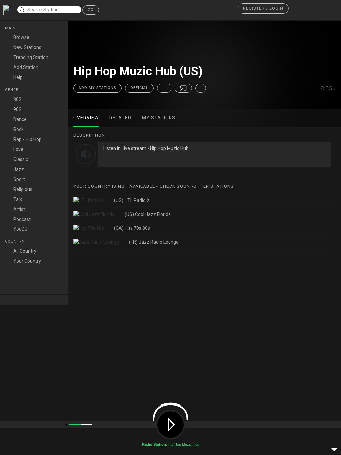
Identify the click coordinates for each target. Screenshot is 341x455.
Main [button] (11, 28)
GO (91, 10)
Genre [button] (12, 90)
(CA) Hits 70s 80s (132, 228)
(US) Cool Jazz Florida (148, 214)
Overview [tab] (86, 117)
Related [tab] (120, 117)
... (164, 88)
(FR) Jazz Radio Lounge (154, 242)
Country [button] (15, 241)
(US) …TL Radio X (132, 200)
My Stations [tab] (158, 117)
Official (139, 88)
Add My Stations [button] (97, 88)
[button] (263, 8)
